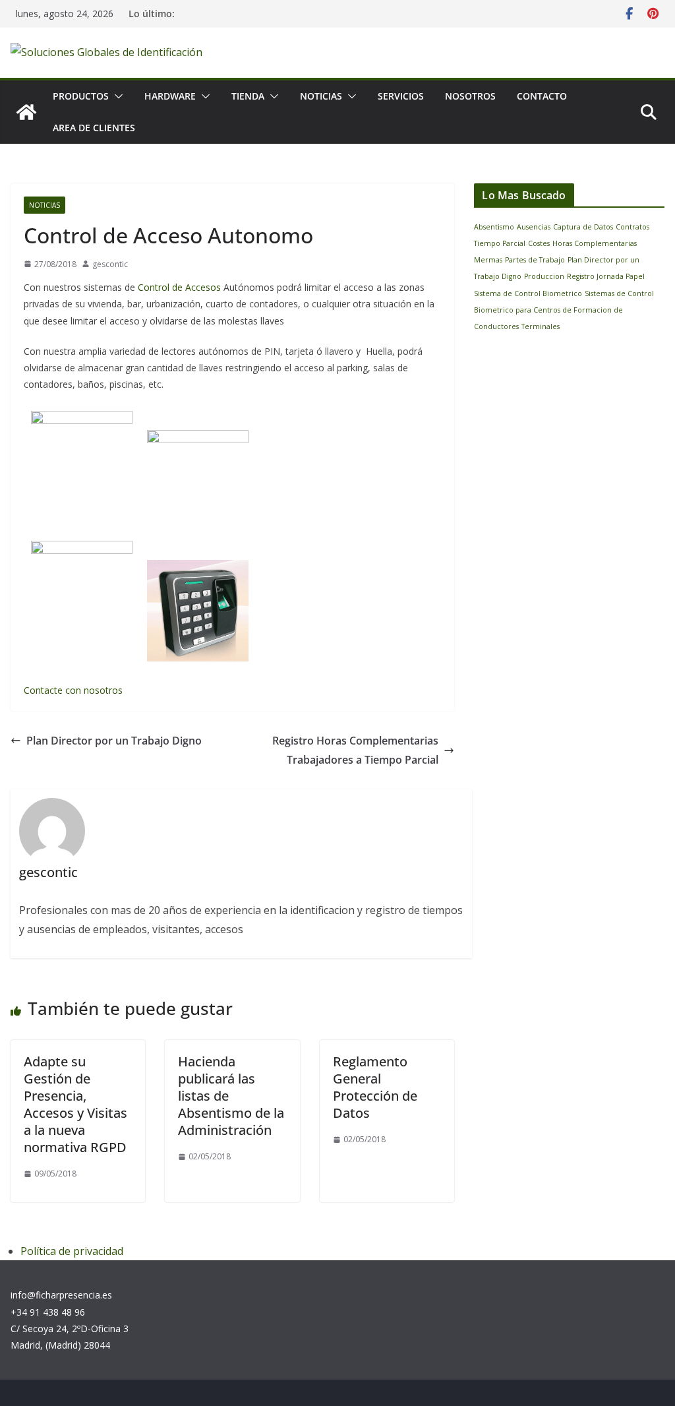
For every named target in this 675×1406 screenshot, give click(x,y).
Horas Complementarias (594, 243)
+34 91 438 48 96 (48, 1312)
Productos (81, 96)
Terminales (540, 326)
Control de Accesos (179, 287)
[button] (116, 96)
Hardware (170, 96)
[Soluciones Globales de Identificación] (26, 112)
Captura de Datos (583, 226)
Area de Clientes (94, 127)
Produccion (544, 276)
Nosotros (470, 96)
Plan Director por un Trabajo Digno (114, 740)
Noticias (321, 96)
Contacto (542, 96)
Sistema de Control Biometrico (528, 293)
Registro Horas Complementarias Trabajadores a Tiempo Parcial (355, 750)
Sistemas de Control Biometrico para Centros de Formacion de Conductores (564, 310)
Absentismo (494, 226)
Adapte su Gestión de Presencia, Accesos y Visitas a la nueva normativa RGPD (75, 1104)
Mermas (488, 259)
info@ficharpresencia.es (61, 1295)
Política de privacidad (71, 1251)
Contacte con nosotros (73, 690)
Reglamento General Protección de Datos (375, 1087)
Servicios (401, 96)
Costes (539, 243)
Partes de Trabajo (535, 259)
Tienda (247, 96)
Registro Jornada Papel (606, 276)
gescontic (110, 264)
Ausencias (533, 226)
